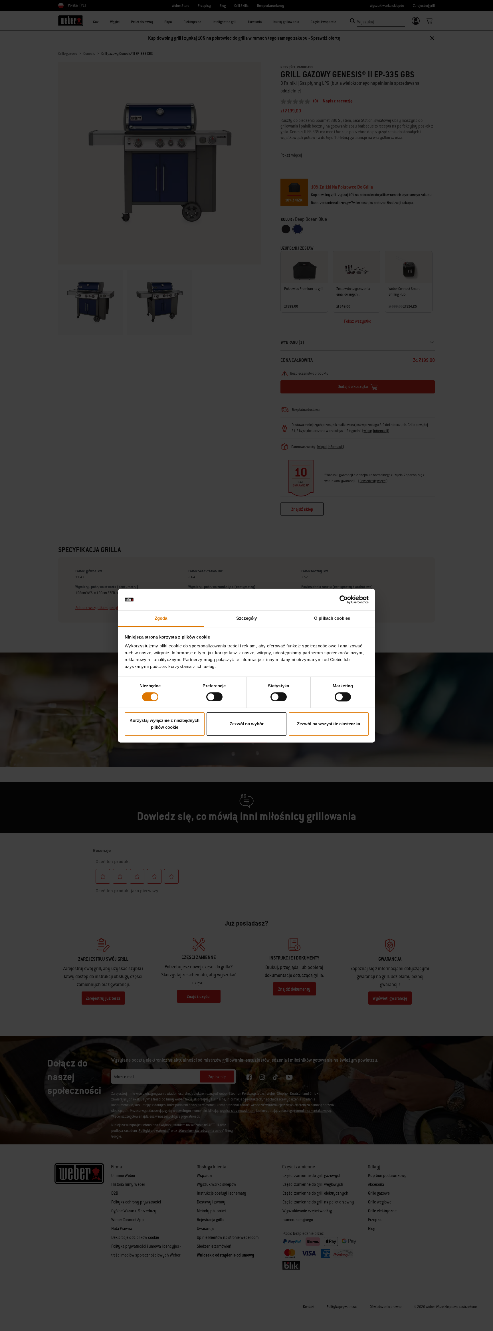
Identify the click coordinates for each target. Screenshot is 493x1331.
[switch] (214, 696)
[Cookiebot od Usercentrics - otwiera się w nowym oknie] (344, 599)
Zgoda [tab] (161, 618)
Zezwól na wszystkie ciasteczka (328, 724)
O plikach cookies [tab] (332, 618)
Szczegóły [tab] (246, 618)
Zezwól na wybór (247, 724)
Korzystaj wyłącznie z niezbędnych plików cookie (164, 724)
